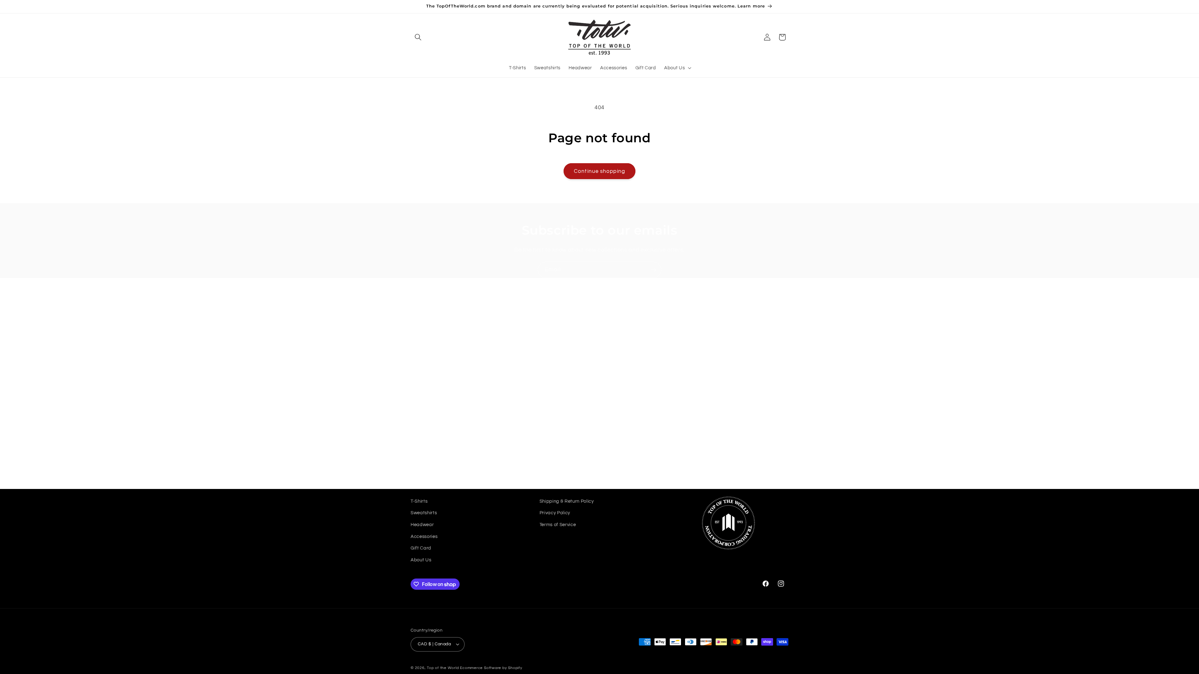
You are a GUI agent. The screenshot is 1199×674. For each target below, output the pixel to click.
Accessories (424, 536)
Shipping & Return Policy (567, 501)
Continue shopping (599, 171)
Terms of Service (558, 524)
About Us (421, 559)
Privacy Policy (555, 512)
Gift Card (421, 547)
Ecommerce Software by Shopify (491, 668)
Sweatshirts (424, 512)
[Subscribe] (653, 270)
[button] (418, 37)
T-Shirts (419, 501)
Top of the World (443, 668)
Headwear (422, 524)
